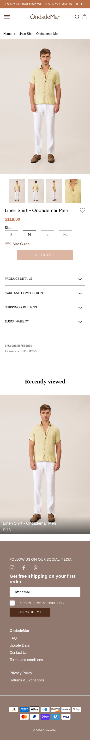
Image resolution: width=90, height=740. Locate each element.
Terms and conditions (26, 660)
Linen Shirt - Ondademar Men (38, 34)
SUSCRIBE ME (30, 612)
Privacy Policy (21, 673)
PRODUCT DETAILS (18, 278)
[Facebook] (23, 567)
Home (7, 34)
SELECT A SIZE (45, 255)
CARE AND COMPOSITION (24, 293)
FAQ (13, 638)
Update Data (19, 645)
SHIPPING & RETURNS (21, 307)
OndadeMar (49, 730)
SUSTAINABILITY (17, 321)
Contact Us (18, 652)
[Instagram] (12, 567)
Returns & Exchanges (27, 680)
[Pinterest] (35, 567)
